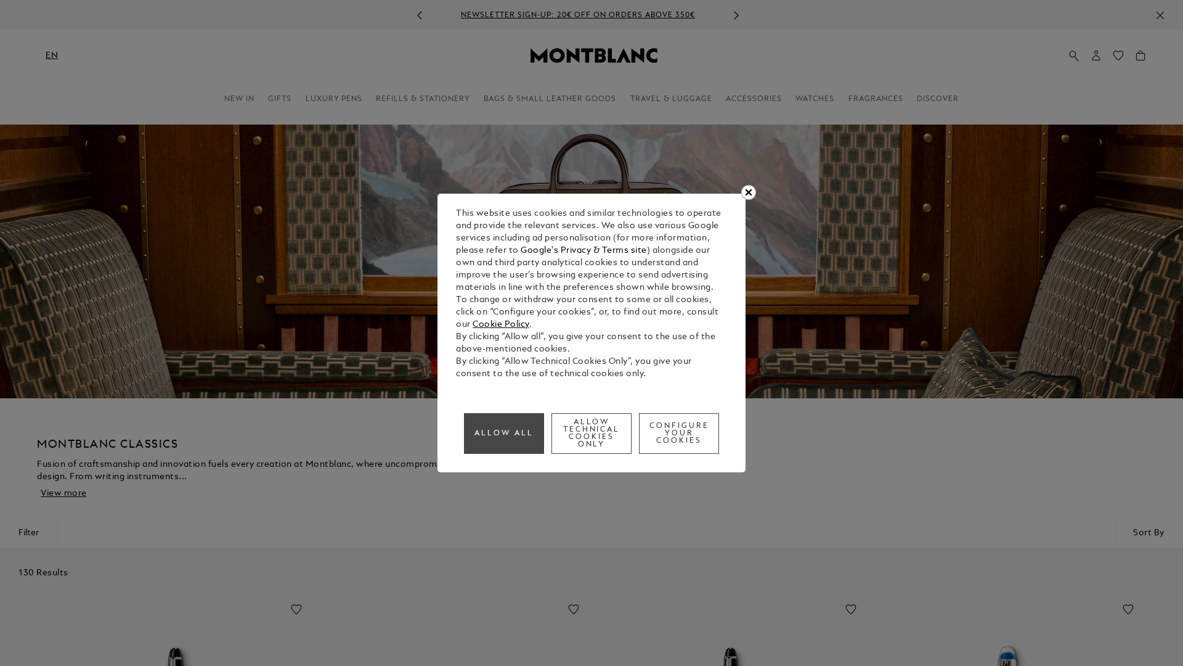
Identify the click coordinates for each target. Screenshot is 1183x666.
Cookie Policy (501, 325)
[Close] (748, 192)
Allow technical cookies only (591, 433)
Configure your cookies (679, 433)
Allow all (504, 433)
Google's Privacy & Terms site (584, 251)
